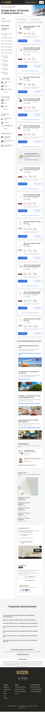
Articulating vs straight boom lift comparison (29, 403)
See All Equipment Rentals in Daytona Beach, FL (27, 465)
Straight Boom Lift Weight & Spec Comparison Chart (29, 354)
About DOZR (6, 687)
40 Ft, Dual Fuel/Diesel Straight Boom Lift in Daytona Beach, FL (31, 48)
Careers (5, 693)
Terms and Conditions (22, 706)
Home (2, 6)
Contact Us (6, 698)
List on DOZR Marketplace (35, 689)
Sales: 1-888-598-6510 (22, 678)
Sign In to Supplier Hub (35, 687)
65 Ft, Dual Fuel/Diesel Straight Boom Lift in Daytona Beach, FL (31, 126)
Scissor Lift (33, 458)
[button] (7, 29)
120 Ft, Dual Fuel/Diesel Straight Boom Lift (32, 222)
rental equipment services (27, 531)
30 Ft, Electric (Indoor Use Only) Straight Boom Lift (31, 27)
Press (5, 691)
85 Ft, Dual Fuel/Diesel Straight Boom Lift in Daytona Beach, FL (31, 195)
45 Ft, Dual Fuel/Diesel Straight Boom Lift (31, 77)
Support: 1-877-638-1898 (22, 679)
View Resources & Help (23, 654)
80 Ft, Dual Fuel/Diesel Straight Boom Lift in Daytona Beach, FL (31, 168)
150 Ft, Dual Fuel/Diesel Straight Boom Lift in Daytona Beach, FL (32, 292)
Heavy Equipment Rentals (10, 6)
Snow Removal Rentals (20, 689)
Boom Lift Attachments (24, 379)
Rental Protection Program (20, 691)
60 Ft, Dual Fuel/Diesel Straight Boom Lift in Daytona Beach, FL (31, 99)
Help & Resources (7, 689)
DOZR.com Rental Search (20, 687)
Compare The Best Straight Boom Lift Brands (29, 427)
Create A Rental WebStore (35, 691)
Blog (4, 696)
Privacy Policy (30, 706)
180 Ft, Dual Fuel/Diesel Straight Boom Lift (32, 319)
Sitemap (36, 706)
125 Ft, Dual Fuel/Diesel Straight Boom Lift (32, 244)
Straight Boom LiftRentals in (24, 498)
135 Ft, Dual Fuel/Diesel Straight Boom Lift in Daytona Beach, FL (32, 265)
